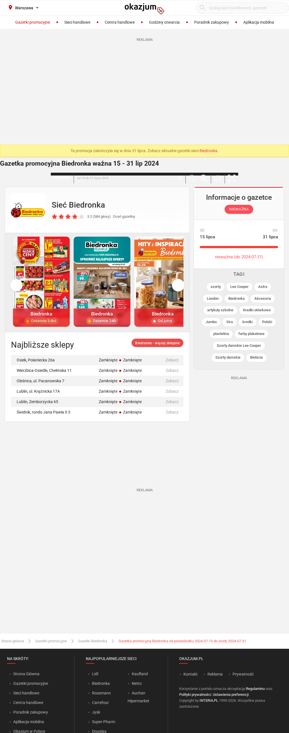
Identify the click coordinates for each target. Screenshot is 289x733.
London (213, 298)
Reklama (215, 674)
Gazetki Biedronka (92, 641)
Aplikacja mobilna (28, 721)
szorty (216, 287)
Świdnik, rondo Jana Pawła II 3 (43, 412)
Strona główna (12, 641)
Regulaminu (255, 689)
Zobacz (172, 360)
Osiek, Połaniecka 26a (36, 360)
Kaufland (140, 674)
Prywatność (243, 674)
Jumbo (211, 322)
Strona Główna (26, 674)
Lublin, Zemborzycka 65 (37, 401)
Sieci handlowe (26, 693)
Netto (137, 683)
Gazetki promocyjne (51, 641)
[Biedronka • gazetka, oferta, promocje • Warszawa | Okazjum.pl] (28, 210)
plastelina (221, 334)
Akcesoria (262, 298)
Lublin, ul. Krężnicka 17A (38, 391)
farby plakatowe (251, 334)
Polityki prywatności (195, 694)
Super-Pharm (103, 721)
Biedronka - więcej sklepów (157, 343)
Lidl (95, 674)
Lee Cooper (239, 287)
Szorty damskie (227, 357)
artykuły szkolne (220, 310)
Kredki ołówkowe (257, 310)
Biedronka (208, 150)
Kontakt (190, 674)
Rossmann (101, 693)
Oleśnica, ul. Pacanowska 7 (40, 381)
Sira (229, 322)
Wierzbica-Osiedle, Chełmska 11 (44, 370)
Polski (267, 322)
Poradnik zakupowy (30, 712)
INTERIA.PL (209, 700)
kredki (247, 322)
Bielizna (256, 357)
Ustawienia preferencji (231, 694)
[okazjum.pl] (144, 8)
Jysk (96, 712)
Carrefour (100, 702)
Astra (262, 287)
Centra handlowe (28, 702)
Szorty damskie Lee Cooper (239, 345)
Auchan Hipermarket (138, 697)
